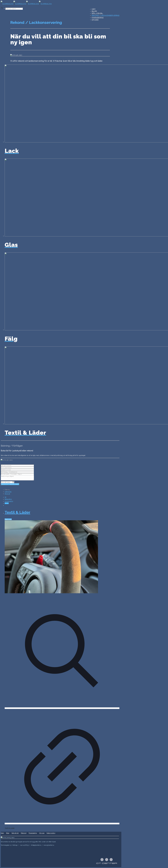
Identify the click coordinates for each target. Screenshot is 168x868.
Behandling (8, 499)
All (5, 497)
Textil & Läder (17, 512)
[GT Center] (26, 3)
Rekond (23, 833)
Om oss (41, 833)
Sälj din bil (15, 833)
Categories (8, 491)
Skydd (7, 503)
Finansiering (33, 833)
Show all (7, 494)
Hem (2, 833)
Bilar (7, 833)
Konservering (9, 501)
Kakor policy (51, 833)
